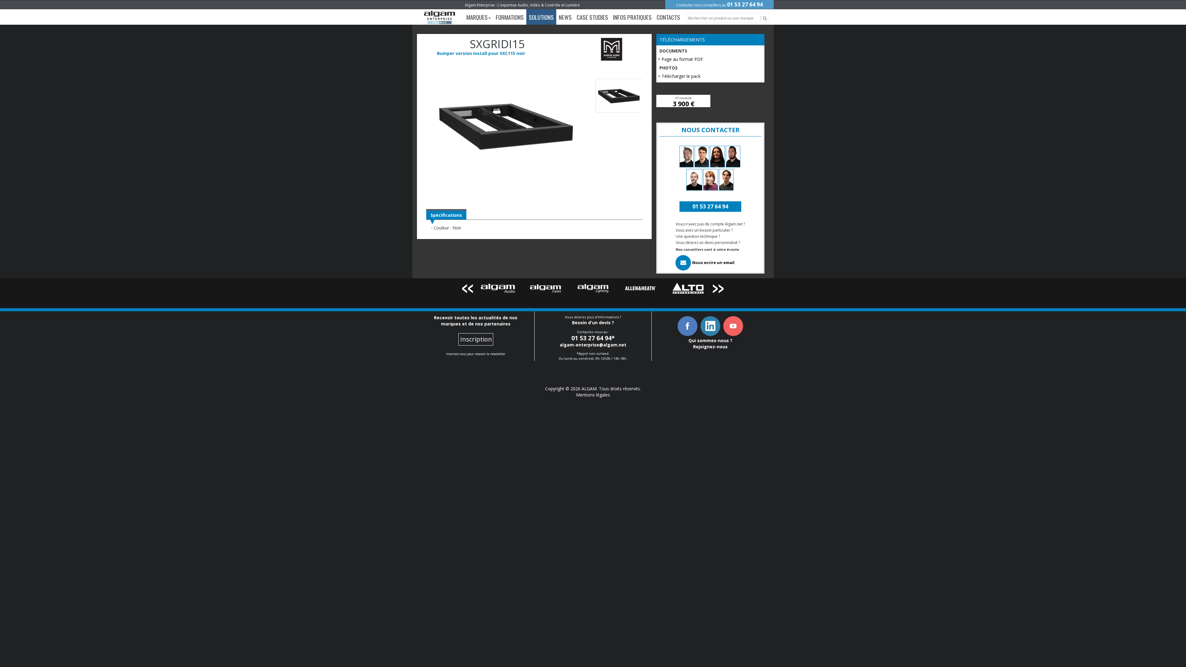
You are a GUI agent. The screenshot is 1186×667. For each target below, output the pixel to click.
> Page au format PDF (680, 59)
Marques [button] (477, 17)
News (565, 17)
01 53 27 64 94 (745, 4)
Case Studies (592, 17)
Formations (510, 17)
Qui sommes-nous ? (710, 340)
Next (718, 290)
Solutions (541, 17)
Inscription (476, 339)
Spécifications (446, 215)
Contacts (668, 17)
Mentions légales (593, 395)
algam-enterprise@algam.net (593, 345)
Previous (467, 290)
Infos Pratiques (632, 17)
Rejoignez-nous (710, 347)
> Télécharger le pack (679, 76)
